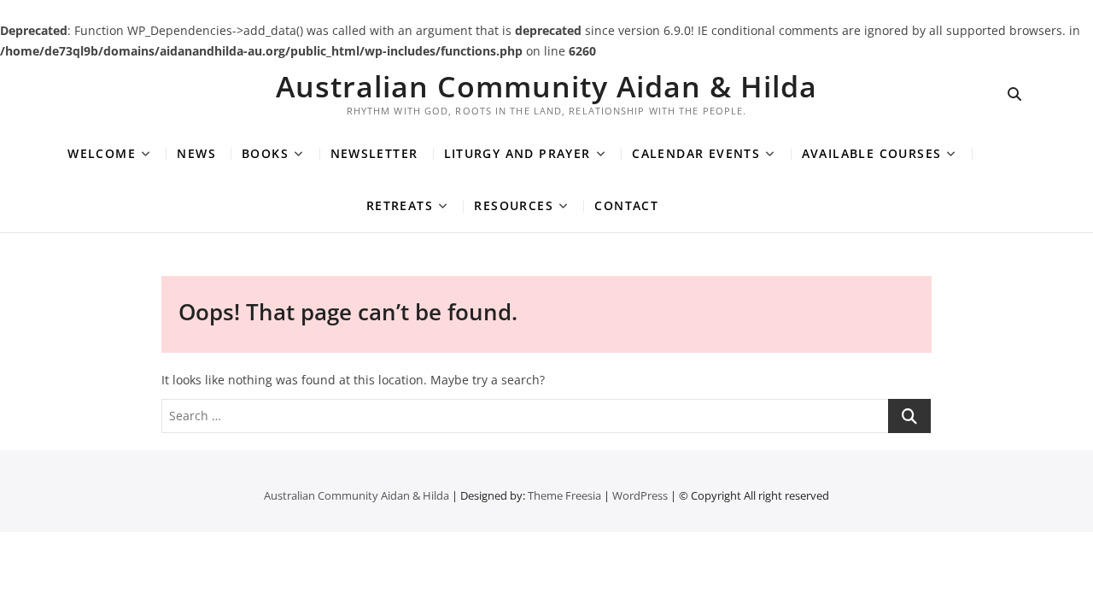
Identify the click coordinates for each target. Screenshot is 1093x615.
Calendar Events (696, 153)
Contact (626, 205)
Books (265, 153)
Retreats (399, 205)
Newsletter (374, 153)
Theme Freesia (564, 495)
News (196, 153)
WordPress (640, 495)
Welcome (101, 153)
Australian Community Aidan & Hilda (546, 86)
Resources (513, 205)
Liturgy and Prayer (517, 153)
